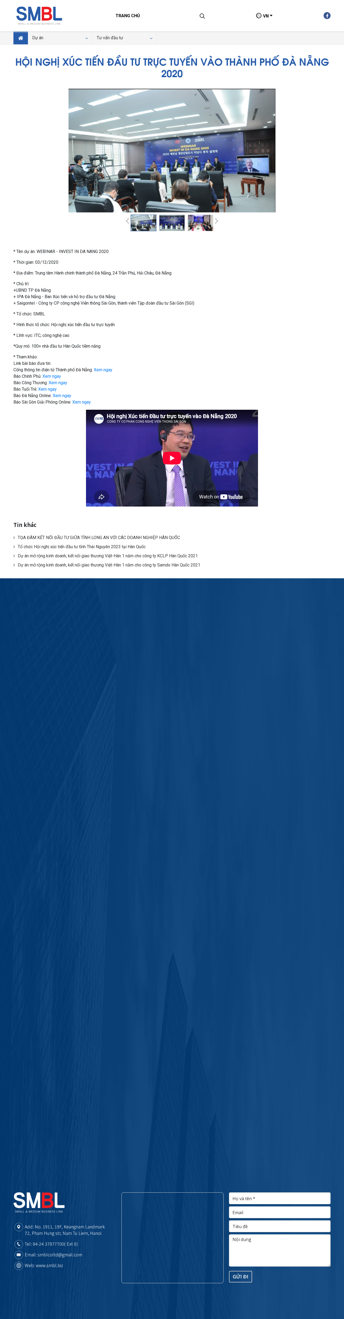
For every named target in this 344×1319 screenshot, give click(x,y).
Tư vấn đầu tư (110, 37)
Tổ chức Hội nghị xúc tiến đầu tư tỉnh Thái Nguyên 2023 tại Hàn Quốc (82, 546)
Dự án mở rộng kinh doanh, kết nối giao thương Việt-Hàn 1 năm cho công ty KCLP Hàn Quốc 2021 (108, 555)
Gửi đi (240, 1276)
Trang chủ (128, 15)
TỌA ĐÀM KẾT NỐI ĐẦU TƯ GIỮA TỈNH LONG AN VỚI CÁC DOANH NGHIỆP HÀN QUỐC (99, 537)
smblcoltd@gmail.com (60, 1254)
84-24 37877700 (48, 1243)
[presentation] (127, 221)
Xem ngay (103, 369)
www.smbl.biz (49, 1265)
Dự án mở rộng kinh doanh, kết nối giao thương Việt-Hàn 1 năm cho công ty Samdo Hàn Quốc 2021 (109, 565)
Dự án (37, 37)
